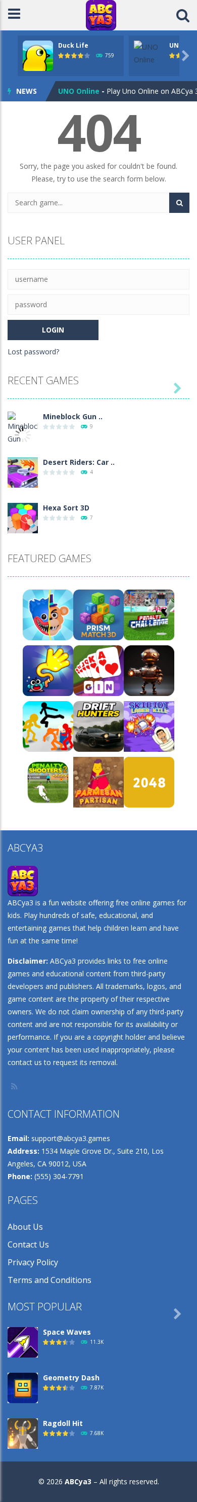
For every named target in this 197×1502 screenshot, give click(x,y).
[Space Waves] (23, 1341)
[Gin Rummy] (98, 670)
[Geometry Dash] (23, 1387)
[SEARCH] (179, 203)
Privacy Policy (33, 1262)
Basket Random (87, 93)
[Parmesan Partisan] (98, 781)
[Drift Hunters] (98, 725)
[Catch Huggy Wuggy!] (48, 614)
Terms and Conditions (49, 1280)
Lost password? (33, 351)
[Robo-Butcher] (149, 670)
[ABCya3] (101, 14)
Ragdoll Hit (63, 1423)
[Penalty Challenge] (149, 614)
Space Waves (67, 1332)
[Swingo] (48, 670)
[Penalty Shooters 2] (48, 781)
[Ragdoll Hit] (23, 1433)
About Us (25, 1226)
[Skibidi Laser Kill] (149, 725)
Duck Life (73, 45)
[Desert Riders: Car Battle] (23, 472)
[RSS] (15, 1086)
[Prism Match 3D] (98, 614)
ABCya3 (78, 1481)
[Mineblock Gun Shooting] (23, 433)
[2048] (149, 781)
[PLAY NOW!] (38, 55)
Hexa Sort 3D (66, 507)
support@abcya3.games (70, 1138)
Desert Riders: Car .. (79, 462)
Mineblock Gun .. (73, 416)
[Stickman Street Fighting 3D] (48, 725)
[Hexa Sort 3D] (23, 517)
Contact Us (28, 1244)
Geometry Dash (71, 1377)
